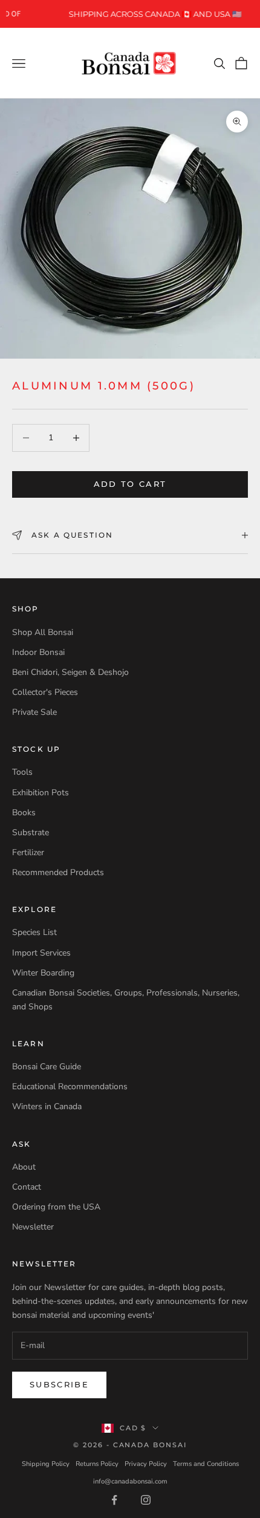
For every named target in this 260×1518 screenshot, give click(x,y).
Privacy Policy (146, 1463)
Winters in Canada (47, 1106)
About (24, 1167)
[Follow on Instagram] (146, 1500)
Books (24, 812)
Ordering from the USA (56, 1207)
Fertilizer (28, 852)
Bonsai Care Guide (46, 1066)
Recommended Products (58, 872)
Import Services (41, 953)
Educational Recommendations (70, 1086)
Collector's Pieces (45, 692)
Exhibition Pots (40, 792)
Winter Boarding (43, 973)
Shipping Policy (46, 1463)
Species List (34, 932)
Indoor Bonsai (38, 652)
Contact (26, 1187)
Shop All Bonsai (42, 632)
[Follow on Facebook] (114, 1500)
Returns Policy (97, 1463)
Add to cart (130, 484)
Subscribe (59, 1384)
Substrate (30, 832)
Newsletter (33, 1227)
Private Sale (34, 712)
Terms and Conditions (206, 1463)
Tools (22, 772)
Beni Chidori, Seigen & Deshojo (70, 672)
